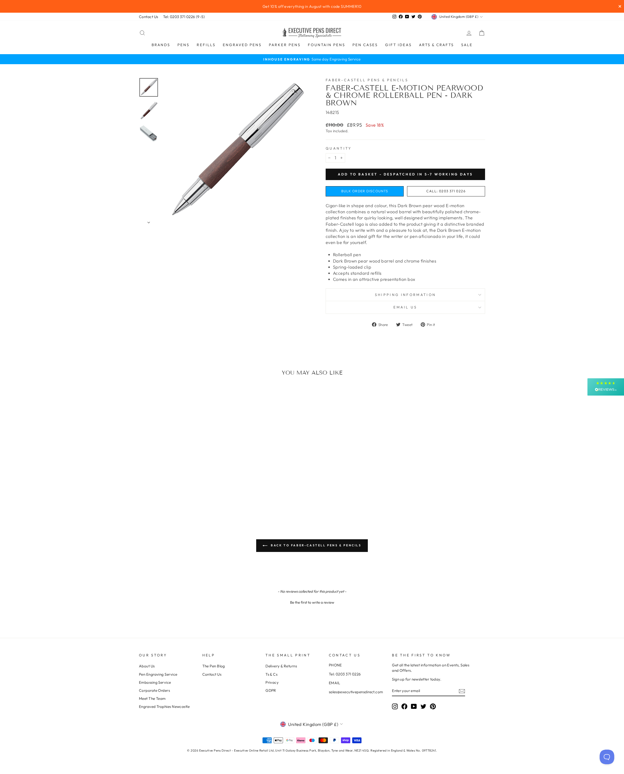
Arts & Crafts (436, 44)
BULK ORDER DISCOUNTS (364, 191)
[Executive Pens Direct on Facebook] (404, 706)
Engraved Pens (242, 44)
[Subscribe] (462, 691)
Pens (183, 44)
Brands (161, 44)
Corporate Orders (154, 690)
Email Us (405, 307)
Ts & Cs (271, 674)
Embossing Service (155, 682)
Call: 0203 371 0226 (446, 191)
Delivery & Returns (281, 666)
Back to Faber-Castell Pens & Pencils (315, 545)
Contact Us (148, 16)
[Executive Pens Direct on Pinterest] (433, 706)
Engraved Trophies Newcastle (164, 706)
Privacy (272, 682)
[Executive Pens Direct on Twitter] (423, 706)
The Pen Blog (213, 666)
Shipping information (405, 295)
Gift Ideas (398, 44)
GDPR (270, 690)
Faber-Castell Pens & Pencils (367, 80)
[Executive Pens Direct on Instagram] (395, 706)
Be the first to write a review (312, 602)
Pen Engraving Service (158, 674)
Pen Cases (365, 44)
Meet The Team (152, 698)
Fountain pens (326, 44)
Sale (467, 44)
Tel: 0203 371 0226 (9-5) (184, 16)
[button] (312, 602)
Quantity (339, 148)
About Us (147, 666)
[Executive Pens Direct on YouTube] (414, 706)
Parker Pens (285, 44)
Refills (206, 44)
